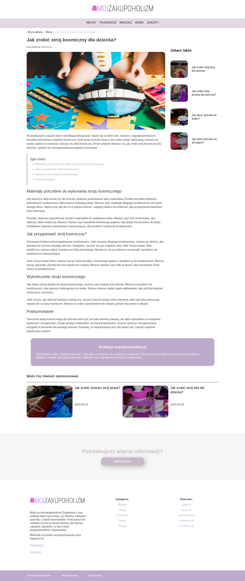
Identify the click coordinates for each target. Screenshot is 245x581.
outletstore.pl (186, 520)
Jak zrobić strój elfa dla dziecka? (187, 390)
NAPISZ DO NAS (122, 461)
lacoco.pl (186, 509)
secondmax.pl (186, 515)
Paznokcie (108, 22)
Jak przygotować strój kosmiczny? (57, 169)
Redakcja (37, 545)
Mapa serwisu (70, 575)
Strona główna (35, 32)
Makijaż (126, 22)
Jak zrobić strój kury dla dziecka (203, 69)
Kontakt (35, 552)
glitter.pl (186, 504)
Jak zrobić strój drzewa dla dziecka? (204, 93)
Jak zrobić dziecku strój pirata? (97, 388)
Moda (139, 22)
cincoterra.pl (186, 525)
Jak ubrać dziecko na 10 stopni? (204, 141)
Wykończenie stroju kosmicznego (56, 174)
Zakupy (153, 22)
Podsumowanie (45, 179)
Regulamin (95, 575)
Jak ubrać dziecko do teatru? (204, 117)
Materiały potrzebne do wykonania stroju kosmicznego (69, 164)
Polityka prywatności (39, 575)
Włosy (91, 22)
